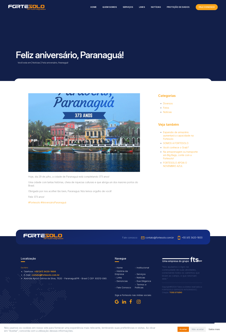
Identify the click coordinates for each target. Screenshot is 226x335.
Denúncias (122, 281)
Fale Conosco (124, 287)
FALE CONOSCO (207, 7)
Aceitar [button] (183, 329)
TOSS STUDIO (175, 292)
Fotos (166, 107)
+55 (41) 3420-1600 (190, 237)
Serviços (128, 7)
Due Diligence (144, 281)
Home (93, 7)
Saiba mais (214, 329)
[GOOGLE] (118, 302)
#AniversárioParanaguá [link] (53, 202)
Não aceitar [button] (198, 329)
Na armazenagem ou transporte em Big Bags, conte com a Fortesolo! (180, 155)
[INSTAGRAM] (140, 302)
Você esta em (24, 62)
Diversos (168, 103)
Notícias (156, 7)
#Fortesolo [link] (34, 202)
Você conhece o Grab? (176, 147)
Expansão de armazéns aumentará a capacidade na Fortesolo (178, 135)
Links (142, 7)
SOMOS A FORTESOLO (175, 143)
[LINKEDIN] (125, 302)
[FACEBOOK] (132, 302)
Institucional (143, 267)
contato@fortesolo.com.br (157, 237)
